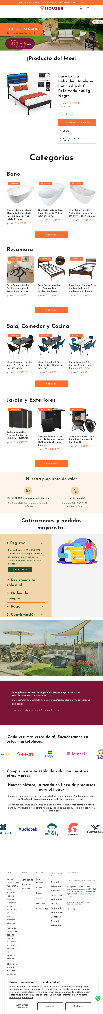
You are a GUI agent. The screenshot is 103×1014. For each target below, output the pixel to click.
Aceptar (50, 1006)
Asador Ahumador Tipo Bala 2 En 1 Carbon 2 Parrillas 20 (81, 439)
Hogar (39, 888)
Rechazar (78, 1006)
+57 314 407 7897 (12, 935)
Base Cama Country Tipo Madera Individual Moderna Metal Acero (82, 288)
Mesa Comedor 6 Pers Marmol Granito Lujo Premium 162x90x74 (81, 365)
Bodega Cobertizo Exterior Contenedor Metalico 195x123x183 (17, 435)
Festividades (42, 909)
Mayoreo (26, 888)
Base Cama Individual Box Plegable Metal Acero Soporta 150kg (18, 288)
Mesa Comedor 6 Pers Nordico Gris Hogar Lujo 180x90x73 (51, 365)
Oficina (39, 893)
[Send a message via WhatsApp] (98, 998)
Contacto (56, 916)
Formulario (20, 570)
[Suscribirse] (58, 710)
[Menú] (8, 8)
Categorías (27, 880)
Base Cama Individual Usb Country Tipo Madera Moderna (49, 288)
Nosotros (26, 884)
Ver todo (51, 235)
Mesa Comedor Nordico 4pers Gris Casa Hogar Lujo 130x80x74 (19, 365)
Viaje (38, 898)
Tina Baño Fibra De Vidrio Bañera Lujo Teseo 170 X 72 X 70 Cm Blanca (82, 213)
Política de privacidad (21, 997)
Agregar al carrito (77, 123)
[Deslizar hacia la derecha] (48, 112)
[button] (81, 8)
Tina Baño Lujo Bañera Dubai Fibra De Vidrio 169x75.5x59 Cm (50, 213)
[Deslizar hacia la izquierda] (41, 112)
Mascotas (40, 903)
